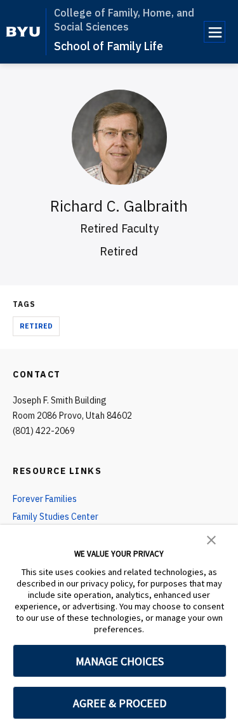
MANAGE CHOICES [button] (120, 661)
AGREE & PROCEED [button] (119, 703)
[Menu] (214, 32)
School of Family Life (108, 46)
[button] (211, 538)
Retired (36, 326)
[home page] (23, 31)
